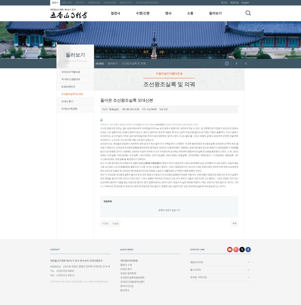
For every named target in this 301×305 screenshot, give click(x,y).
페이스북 (236, 63)
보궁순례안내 (68, 86)
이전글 (105, 223)
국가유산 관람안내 (70, 79)
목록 (234, 223)
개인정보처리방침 (129, 260)
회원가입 (234, 2)
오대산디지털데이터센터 (132, 282)
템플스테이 (67, 2)
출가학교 (80, 2)
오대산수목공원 (69, 108)
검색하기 (248, 13)
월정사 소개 (126, 265)
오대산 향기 (67, 101)
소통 (190, 13)
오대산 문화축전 (128, 273)
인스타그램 (227, 63)
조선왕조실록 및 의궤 (72, 94)
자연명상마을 (94, 2)
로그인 (224, 2)
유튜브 (229, 249)
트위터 (246, 63)
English (245, 2)
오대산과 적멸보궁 (70, 72)
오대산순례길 (110, 2)
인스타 (236, 249)
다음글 (115, 223)
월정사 (55, 2)
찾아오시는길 (126, 286)
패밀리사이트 (196, 262)
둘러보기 (215, 13)
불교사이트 (195, 269)
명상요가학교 (126, 2)
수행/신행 (143, 13)
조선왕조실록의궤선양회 (147, 2)
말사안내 (124, 290)
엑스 (242, 249)
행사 (168, 13)
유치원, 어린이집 (198, 277)
